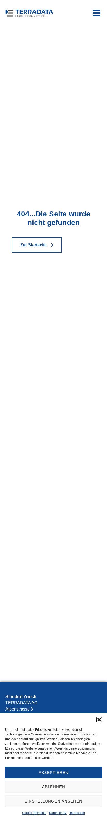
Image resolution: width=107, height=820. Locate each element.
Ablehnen (53, 787)
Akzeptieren (54, 772)
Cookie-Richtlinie (34, 813)
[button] (99, 719)
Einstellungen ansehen (53, 801)
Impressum (77, 813)
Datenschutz (58, 813)
